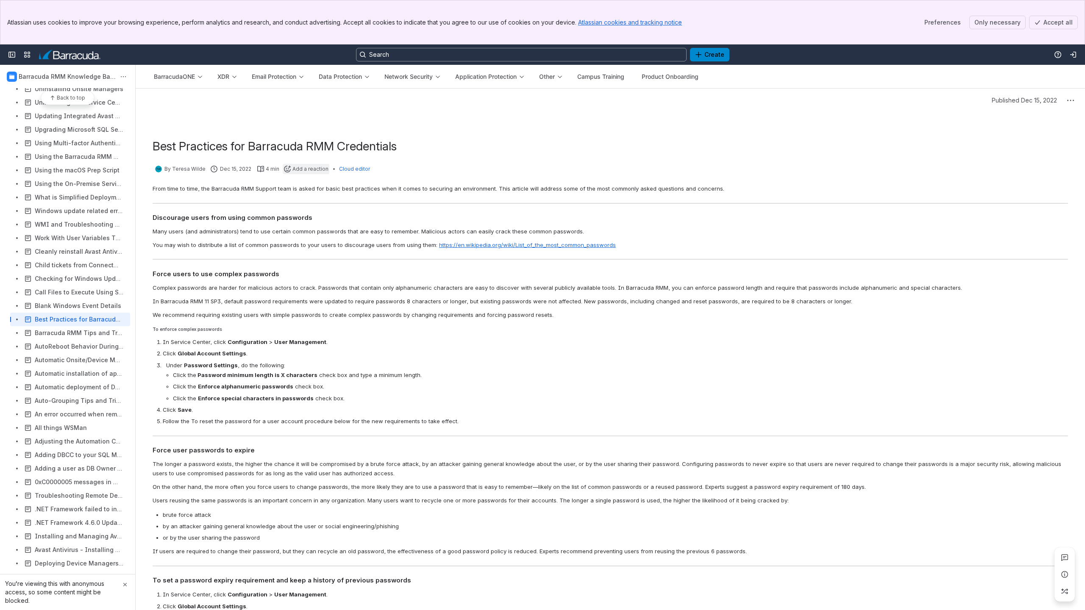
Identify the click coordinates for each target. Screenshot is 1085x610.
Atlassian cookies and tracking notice (630, 22)
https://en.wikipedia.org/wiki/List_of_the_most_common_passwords (527, 244)
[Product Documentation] (69, 54)
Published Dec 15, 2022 (1024, 100)
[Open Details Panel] (1064, 574)
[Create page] (1064, 591)
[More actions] (123, 77)
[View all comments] (1064, 557)
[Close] (125, 585)
